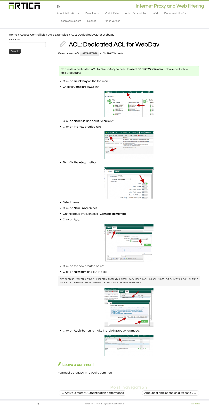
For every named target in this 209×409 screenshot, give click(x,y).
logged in (81, 372)
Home (13, 34)
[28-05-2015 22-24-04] (129, 307)
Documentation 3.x (175, 13)
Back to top (195, 404)
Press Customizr (118, 404)
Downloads (92, 13)
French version (111, 20)
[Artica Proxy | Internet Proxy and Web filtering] (24, 5)
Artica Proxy (95, 404)
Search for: (14, 40)
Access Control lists (33, 34)
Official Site (112, 13)
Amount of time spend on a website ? (170, 392)
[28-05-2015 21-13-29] (129, 145)
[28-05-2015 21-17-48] (129, 243)
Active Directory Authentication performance (92, 392)
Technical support (70, 20)
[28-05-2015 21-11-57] (129, 104)
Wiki (155, 13)
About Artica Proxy (68, 13)
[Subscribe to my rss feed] (60, 7)
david (120, 53)
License (91, 20)
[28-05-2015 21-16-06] (129, 183)
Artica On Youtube (135, 13)
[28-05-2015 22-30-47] (129, 345)
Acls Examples (58, 34)
